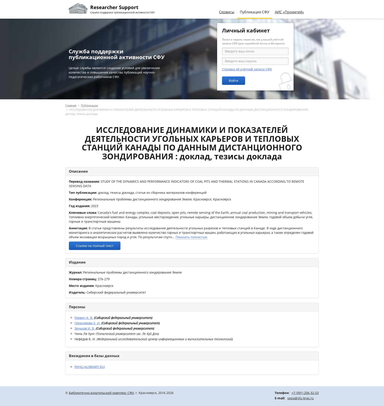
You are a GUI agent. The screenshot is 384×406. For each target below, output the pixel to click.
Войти (233, 80)
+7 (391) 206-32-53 (305, 393)
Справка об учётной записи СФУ (247, 69)
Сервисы (226, 12)
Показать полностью (191, 237)
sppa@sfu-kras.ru (300, 398)
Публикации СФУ (254, 12)
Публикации (89, 105)
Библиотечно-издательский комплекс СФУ (101, 393)
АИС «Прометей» (289, 12)
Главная (70, 105)
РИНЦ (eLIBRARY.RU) (89, 367)
